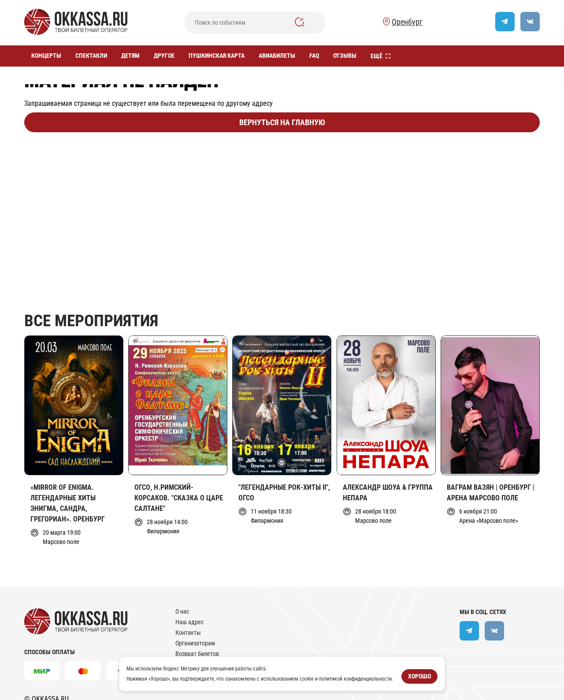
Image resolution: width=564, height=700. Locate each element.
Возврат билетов (197, 654)
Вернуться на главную (282, 122)
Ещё (376, 56)
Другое (164, 55)
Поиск (300, 22)
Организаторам (195, 643)
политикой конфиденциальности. (356, 678)
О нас (182, 611)
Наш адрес (189, 622)
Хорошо (419, 676)
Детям (130, 55)
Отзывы (344, 55)
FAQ (314, 55)
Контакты (188, 632)
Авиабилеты (277, 55)
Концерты (46, 55)
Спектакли (91, 55)
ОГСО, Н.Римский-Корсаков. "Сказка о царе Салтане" (178, 498)
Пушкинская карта (217, 55)
